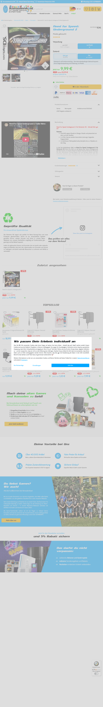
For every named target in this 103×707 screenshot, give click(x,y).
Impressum (24, 360)
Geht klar (70, 365)
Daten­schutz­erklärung (83, 358)
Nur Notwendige (19, 365)
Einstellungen (37, 365)
